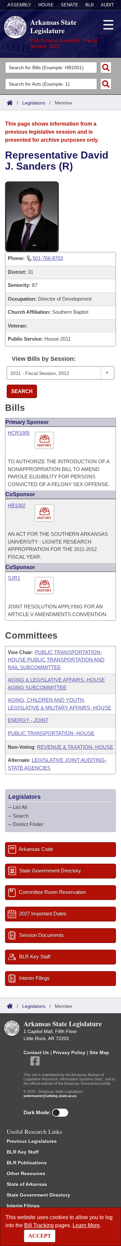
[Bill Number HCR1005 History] (45, 440)
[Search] (106, 67)
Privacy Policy (69, 1052)
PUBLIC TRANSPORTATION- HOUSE (51, 733)
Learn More (86, 1225)
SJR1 (14, 578)
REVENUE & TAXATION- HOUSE (75, 747)
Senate (69, 4)
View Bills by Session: (44, 358)
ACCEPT (39, 1236)
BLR (89, 4)
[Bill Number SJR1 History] (45, 586)
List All (20, 807)
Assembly (19, 4)
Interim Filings (23, 1205)
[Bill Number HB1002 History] (45, 513)
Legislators (33, 102)
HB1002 (17, 505)
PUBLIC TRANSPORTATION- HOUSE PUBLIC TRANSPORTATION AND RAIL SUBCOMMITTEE (56, 659)
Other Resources (26, 1173)
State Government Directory (38, 1195)
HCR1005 (19, 433)
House (46, 4)
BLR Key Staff (23, 1152)
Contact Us (36, 1052)
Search (22, 391)
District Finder (28, 824)
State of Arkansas (27, 1184)
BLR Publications (27, 1162)
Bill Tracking (39, 1225)
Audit (107, 4)
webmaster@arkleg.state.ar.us (50, 1096)
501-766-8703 (48, 258)
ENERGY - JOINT (28, 720)
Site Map (99, 1052)
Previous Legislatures (32, 1141)
